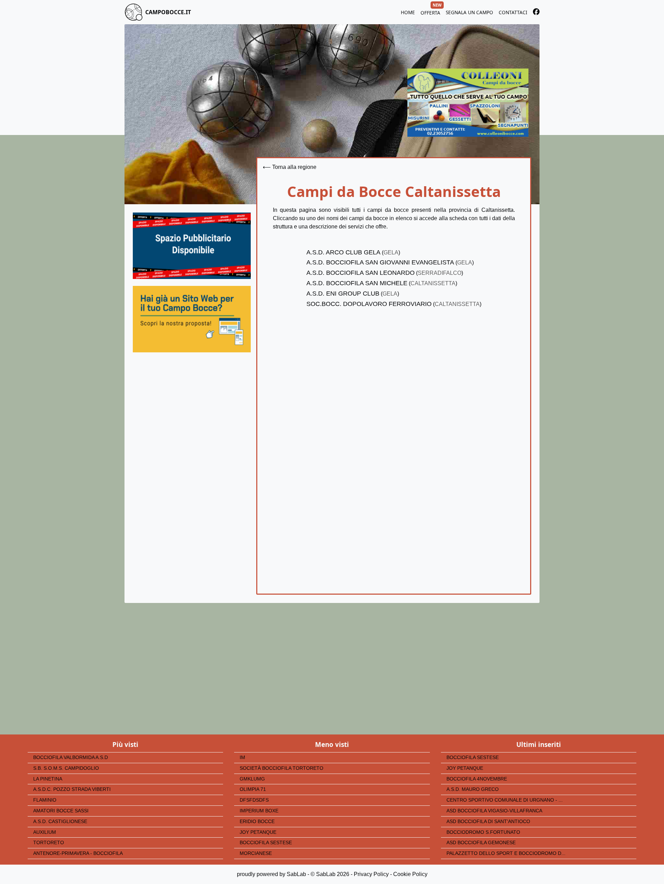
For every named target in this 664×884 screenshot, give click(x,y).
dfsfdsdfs (254, 800)
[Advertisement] (192, 424)
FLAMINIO (44, 800)
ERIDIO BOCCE (257, 821)
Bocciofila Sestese (266, 842)
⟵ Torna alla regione (289, 167)
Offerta (430, 12)
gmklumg (252, 779)
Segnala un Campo (469, 12)
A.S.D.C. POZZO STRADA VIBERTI (72, 789)
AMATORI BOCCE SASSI (61, 810)
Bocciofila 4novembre (476, 779)
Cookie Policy (410, 874)
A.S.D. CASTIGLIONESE (60, 821)
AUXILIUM (44, 832)
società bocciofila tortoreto (281, 768)
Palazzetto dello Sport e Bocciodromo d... (505, 853)
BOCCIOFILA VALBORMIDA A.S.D (70, 757)
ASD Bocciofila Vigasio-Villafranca (494, 810)
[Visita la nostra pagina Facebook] (536, 13)
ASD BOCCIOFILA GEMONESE (481, 842)
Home (408, 12)
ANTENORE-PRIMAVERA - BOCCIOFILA (78, 853)
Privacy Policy (371, 874)
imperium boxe (259, 810)
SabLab (296, 874)
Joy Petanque (258, 832)
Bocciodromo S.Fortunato (483, 832)
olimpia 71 (253, 789)
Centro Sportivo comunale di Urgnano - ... (504, 800)
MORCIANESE (256, 853)
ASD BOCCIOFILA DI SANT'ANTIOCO (488, 821)
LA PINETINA (47, 779)
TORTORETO (48, 842)
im (242, 757)
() (353, 252)
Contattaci (513, 12)
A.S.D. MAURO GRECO (472, 789)
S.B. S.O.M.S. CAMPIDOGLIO (66, 768)
